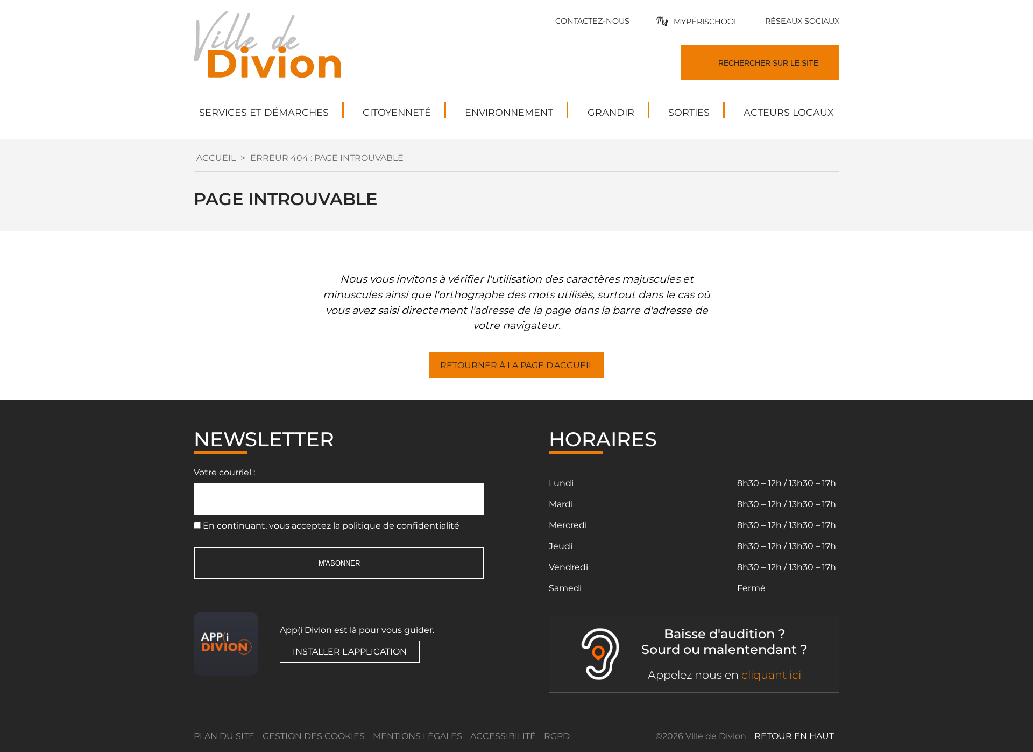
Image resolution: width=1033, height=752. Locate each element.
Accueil (216, 158)
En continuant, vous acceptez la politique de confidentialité (331, 526)
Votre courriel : (224, 472)
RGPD (557, 736)
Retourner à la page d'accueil (516, 365)
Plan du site (224, 736)
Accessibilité (503, 736)
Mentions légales (417, 736)
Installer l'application (350, 651)
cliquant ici (771, 674)
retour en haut (794, 736)
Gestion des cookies (314, 736)
